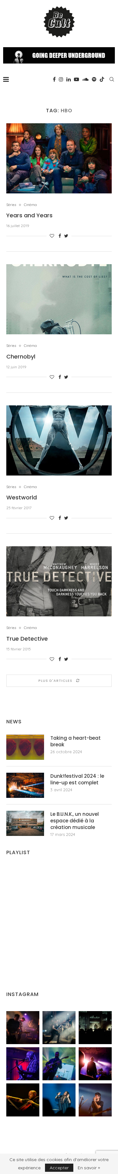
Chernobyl (20, 356)
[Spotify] (94, 79)
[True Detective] (59, 581)
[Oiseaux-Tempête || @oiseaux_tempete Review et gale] (95, 1063)
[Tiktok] (101, 79)
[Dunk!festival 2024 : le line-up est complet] (25, 785)
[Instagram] (61, 79)
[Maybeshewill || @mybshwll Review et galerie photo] (22, 1027)
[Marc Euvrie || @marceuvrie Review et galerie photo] (22, 1099)
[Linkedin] (68, 79)
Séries (11, 205)
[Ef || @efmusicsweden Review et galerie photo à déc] (95, 1099)
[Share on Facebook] (60, 236)
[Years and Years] (59, 158)
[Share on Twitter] (66, 236)
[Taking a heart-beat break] (25, 747)
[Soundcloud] (85, 79)
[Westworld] (59, 440)
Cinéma (30, 205)
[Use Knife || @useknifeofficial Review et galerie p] (95, 1027)
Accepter (59, 1168)
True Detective (27, 639)
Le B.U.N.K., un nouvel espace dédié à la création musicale (74, 821)
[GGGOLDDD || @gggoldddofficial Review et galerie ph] (59, 1099)
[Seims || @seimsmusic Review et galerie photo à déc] (59, 1063)
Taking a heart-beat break (75, 741)
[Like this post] (52, 236)
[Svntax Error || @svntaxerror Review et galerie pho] (22, 1063)
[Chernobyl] (59, 299)
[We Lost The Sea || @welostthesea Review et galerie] (59, 1027)
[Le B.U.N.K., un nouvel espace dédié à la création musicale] (25, 823)
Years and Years (29, 215)
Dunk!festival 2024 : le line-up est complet (77, 779)
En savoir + (89, 1168)
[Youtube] (76, 79)
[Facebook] (54, 79)
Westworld (21, 497)
